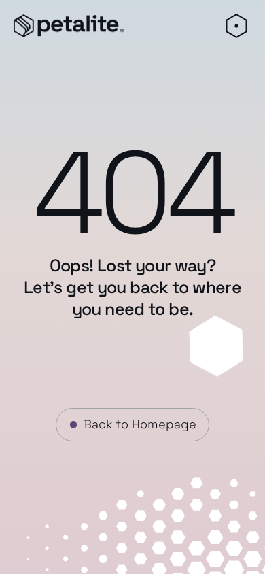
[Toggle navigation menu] (236, 26)
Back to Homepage (140, 424)
